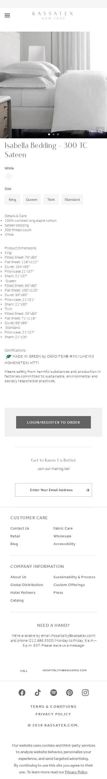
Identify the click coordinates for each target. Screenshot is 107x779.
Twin (51, 199)
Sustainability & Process (74, 577)
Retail (15, 536)
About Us (18, 577)
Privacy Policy (53, 714)
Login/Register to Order (53, 422)
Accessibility (65, 543)
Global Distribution (26, 584)
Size (8, 188)
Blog (14, 543)
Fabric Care (63, 528)
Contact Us (20, 528)
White (9, 168)
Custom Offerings (69, 584)
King (12, 199)
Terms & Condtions (53, 706)
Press (58, 592)
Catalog (17, 600)
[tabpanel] (53, 85)
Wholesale (62, 536)
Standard (72, 199)
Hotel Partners (23, 592)
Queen (32, 199)
